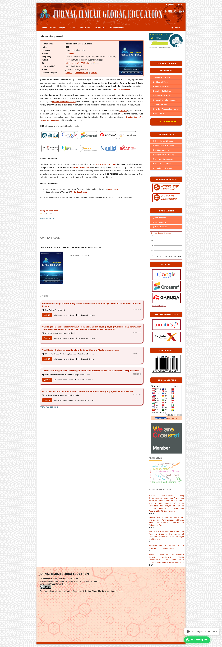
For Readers (160, 218)
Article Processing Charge (167, 109)
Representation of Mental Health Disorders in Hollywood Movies (166, 546)
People (62, 28)
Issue (72, 28)
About (52, 28)
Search (176, 28)
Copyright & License (164, 141)
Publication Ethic (162, 95)
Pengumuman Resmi (49, 211)
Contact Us (160, 113)
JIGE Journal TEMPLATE (105, 164)
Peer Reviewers (162, 86)
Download (99, 28)
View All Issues (48, 407)
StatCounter (172, 418)
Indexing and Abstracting (166, 100)
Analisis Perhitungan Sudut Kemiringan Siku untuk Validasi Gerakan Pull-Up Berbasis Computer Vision (91, 371)
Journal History (162, 104)
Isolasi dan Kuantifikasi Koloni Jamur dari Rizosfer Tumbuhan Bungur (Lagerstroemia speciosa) (87, 391)
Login (179, 4)
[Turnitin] (166, 329)
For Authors (160, 222)
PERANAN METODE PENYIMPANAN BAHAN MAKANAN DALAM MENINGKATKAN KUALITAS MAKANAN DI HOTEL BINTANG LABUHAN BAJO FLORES (166, 558)
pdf (48, 380)
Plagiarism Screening (164, 155)
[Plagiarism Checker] (166, 342)
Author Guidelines (81, 167)
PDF (48, 315)
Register (170, 4)
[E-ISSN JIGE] (166, 372)
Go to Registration (79, 192)
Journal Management (164, 159)
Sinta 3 (69, 72)
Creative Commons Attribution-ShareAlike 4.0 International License (94, 591)
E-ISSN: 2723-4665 (166, 63)
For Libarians (161, 227)
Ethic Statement (162, 150)
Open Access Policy (164, 164)
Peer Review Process (164, 146)
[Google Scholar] (166, 279)
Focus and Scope (162, 77)
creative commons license (64, 101)
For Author (85, 28)
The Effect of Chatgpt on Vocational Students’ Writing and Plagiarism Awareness (80, 350)
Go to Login (112, 189)
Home (44, 28)
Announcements (116, 28)
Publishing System (163, 168)
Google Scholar (81, 72)
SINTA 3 (123, 110)
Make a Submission (166, 122)
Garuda (94, 72)
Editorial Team (161, 82)
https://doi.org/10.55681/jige (78, 63)
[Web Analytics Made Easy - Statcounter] (161, 418)
